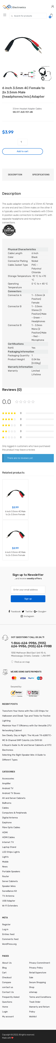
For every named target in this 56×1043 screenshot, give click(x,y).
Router (5, 876)
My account (8, 1016)
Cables (5, 808)
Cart (4, 972)
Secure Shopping (37, 982)
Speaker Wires (9, 886)
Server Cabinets (10, 881)
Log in (5, 929)
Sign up (28, 598)
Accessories (8, 778)
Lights (5, 857)
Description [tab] (15, 174)
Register (6, 924)
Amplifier (6, 783)
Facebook (16, 611)
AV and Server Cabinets (13, 798)
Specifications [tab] (41, 174)
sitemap (33, 992)
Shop (31, 987)
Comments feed (10, 939)
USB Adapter (8, 901)
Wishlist (33, 1016)
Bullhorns (6, 803)
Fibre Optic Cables (11, 827)
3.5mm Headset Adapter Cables (27, 109)
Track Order (34, 1002)
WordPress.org (9, 944)
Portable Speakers (11, 871)
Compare (6, 982)
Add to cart (22, 151)
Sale (31, 977)
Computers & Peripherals (14, 812)
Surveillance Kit (9, 891)
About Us (7, 963)
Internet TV (8, 842)
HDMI (5, 832)
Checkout (7, 977)
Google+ (42, 611)
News (5, 866)
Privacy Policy (36, 967)
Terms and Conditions (40, 997)
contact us (7, 987)
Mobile (5, 861)
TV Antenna (8, 896)
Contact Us (8, 992)
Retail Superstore (37, 972)
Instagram (29, 616)
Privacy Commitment (39, 963)
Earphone (7, 822)
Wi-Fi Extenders (10, 905)
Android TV (7, 788)
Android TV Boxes (11, 793)
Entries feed (8, 934)
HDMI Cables (8, 837)
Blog (4, 967)
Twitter (29, 611)
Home (5, 1007)
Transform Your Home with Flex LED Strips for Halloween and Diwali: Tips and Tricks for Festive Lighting (26, 716)
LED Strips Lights (11, 852)
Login (5, 1011)
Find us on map (22, 662)
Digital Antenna (10, 817)
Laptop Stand (9, 847)
